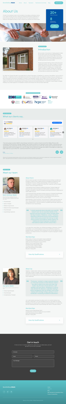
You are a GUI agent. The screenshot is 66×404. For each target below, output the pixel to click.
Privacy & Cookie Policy (52, 394)
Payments (31, 2)
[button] (40, 3)
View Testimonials (54, 26)
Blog (49, 2)
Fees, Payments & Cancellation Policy (55, 392)
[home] (9, 3)
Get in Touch (59, 2)
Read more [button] (6, 136)
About (25, 2)
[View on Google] (5, 129)
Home (20, 2)
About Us (49, 388)
